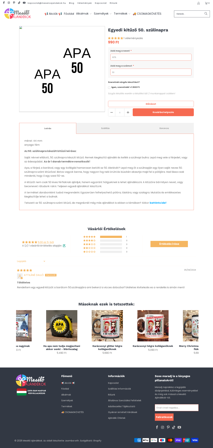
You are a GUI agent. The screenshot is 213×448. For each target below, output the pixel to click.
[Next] (194, 332)
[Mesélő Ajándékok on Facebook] (3, 3)
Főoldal (65, 388)
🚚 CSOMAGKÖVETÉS (72, 412)
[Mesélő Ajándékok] (17, 14)
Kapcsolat (101, 3)
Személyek (67, 400)
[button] (84, 14)
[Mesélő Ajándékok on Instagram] (8, 3)
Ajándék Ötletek (116, 418)
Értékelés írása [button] (169, 244)
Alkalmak (66, 394)
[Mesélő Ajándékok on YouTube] (24, 3)
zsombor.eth (72, 440)
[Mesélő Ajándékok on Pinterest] (13, 3)
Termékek (66, 406)
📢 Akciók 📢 (68, 383)
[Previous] (20, 332)
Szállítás (105, 128)
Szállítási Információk (119, 388)
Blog (71, 3)
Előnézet (151, 104)
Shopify (97, 440)
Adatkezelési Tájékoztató (121, 406)
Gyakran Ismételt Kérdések (122, 412)
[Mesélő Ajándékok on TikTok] (18, 3)
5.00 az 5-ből (46, 242)
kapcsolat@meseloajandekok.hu (47, 3)
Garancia (164, 128)
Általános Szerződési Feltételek (124, 400)
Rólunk (113, 3)
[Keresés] (206, 13)
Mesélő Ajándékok (32, 440)
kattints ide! (158, 203)
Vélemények (84, 3)
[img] (24, 270)
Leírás (47, 128)
